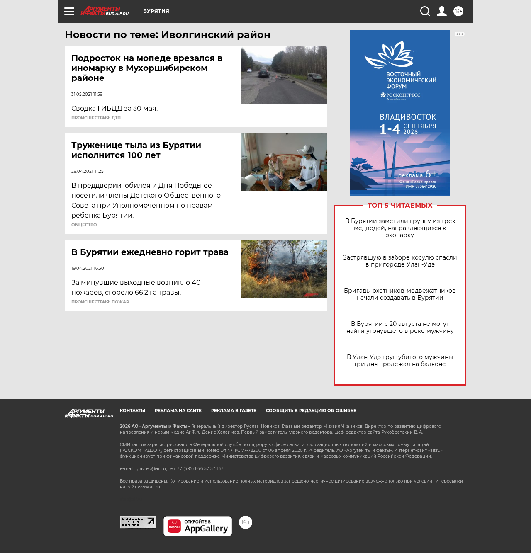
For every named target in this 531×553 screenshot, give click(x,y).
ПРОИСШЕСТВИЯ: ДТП (96, 118)
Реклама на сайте (178, 410)
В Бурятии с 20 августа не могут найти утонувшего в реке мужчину (400, 327)
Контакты (132, 410)
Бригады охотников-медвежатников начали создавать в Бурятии (400, 294)
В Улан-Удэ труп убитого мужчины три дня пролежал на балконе (400, 361)
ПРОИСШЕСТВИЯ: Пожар (100, 302)
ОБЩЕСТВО (84, 225)
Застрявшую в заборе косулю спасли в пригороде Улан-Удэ (400, 261)
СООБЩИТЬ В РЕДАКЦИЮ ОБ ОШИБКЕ (311, 410)
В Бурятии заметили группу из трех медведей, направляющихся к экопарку (400, 228)
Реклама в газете (233, 410)
